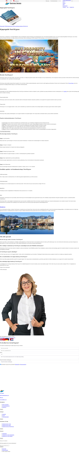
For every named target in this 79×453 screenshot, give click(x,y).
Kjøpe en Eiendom (5, 404)
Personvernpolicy (23, 364)
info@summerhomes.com (11, 337)
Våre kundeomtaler (5, 416)
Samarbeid (4, 414)
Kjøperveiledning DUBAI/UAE (22, 26)
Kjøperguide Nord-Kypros (12, 26)
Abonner (1, 446)
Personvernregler (5, 450)
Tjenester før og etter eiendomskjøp (8, 434)
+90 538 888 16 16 (3, 337)
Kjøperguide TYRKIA (4, 26)
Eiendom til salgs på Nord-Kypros (8, 426)
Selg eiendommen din (6, 405)
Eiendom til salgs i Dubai (6, 425)
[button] (64, 2)
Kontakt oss (72, 7)
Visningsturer (4, 433)
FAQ (68, 7)
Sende (2, 367)
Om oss (3, 415)
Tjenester (64, 7)
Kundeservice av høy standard (7, 436)
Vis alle (1, 409)
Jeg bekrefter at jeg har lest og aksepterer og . (13, 364)
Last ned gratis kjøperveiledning (5, 131)
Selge (64, 4)
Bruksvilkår (17, 364)
